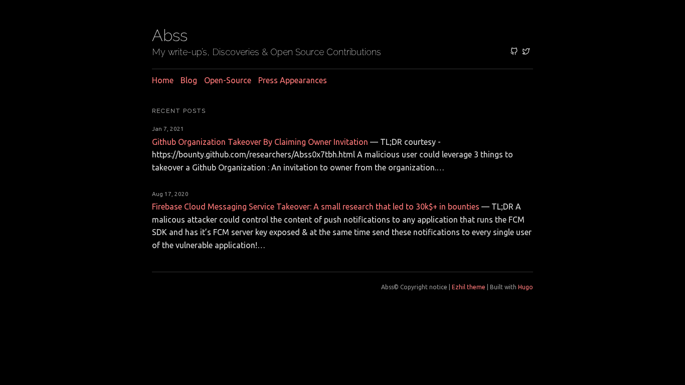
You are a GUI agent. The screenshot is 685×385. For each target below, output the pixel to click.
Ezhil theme (468, 287)
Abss (170, 35)
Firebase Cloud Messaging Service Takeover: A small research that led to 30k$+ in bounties (315, 206)
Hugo (525, 287)
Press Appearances (292, 80)
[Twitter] (526, 52)
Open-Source (227, 80)
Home (163, 80)
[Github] (514, 52)
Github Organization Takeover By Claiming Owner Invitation (260, 141)
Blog (189, 80)
